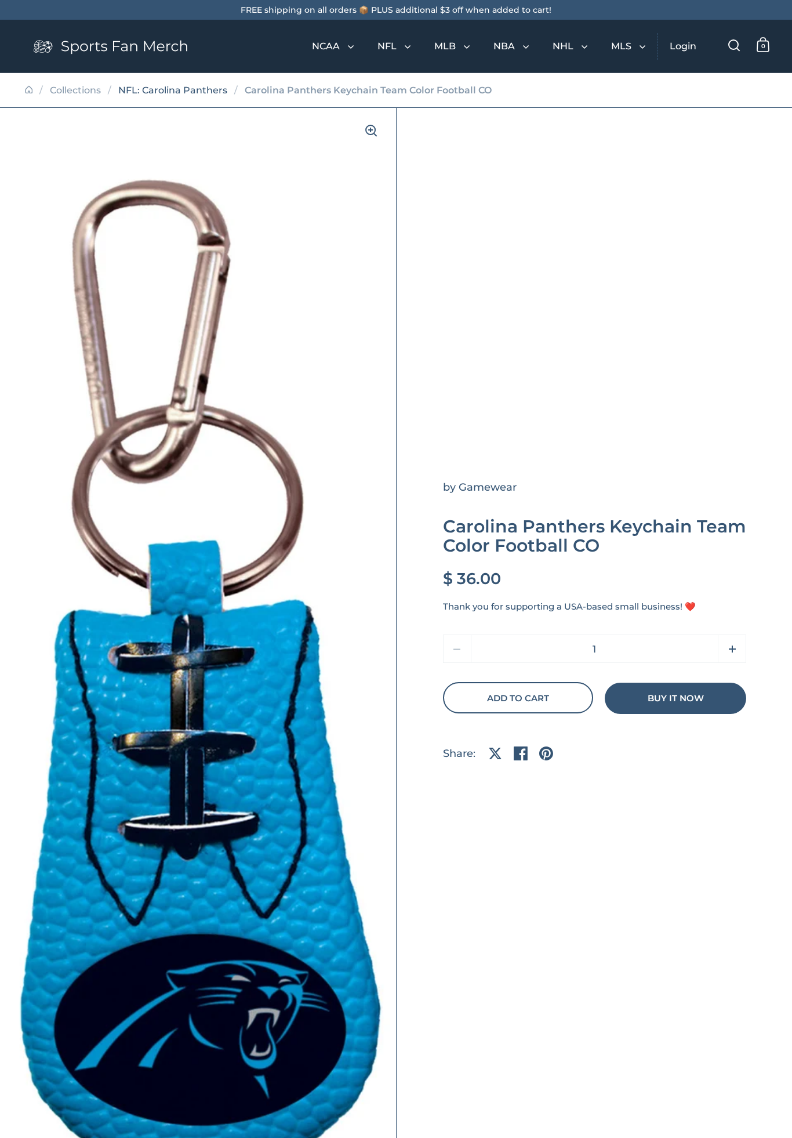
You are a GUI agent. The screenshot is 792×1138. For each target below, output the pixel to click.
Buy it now (676, 698)
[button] (732, 649)
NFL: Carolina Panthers (172, 90)
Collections (75, 90)
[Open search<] (734, 45)
